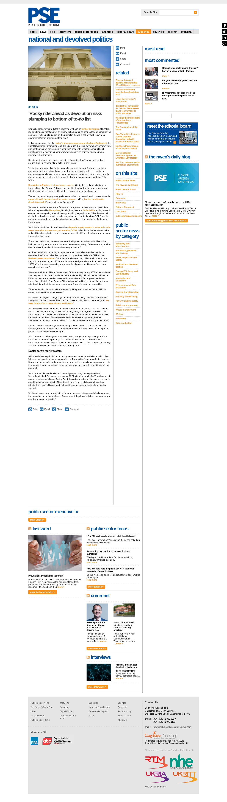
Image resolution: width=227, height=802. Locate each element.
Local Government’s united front (126, 100)
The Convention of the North (127, 128)
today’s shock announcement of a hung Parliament (81, 143)
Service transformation (127, 292)
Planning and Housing (126, 296)
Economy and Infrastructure (123, 244)
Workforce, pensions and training (126, 251)
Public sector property (127, 305)
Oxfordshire (89, 210)
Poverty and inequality (127, 301)
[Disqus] (69, 460)
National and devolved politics (127, 265)
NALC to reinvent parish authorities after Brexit (128, 163)
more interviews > (97, 687)
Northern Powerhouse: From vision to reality (127, 147)
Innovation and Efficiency (123, 279)
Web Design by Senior (155, 787)
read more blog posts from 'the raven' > (166, 220)
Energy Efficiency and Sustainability (127, 272)
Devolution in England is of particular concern (51, 185)
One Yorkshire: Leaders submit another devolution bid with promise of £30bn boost (128, 138)
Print (35, 409)
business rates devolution (41, 258)
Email (47, 409)
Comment (74, 409)
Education (121, 318)
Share (60, 409)
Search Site (150, 12)
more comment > (97, 648)
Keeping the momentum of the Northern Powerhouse (128, 120)
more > (61, 587)
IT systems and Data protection (126, 286)
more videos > (37, 520)
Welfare (119, 314)
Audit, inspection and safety (126, 258)
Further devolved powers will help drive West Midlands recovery (128, 82)
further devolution (90, 129)
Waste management (126, 310)
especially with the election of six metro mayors (52, 199)
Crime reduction (124, 323)
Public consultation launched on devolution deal (127, 92)
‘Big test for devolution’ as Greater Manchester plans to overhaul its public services (127, 110)
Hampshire (54, 210)
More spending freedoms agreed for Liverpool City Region (126, 155)
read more (92, 545)
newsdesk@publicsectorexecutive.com (172, 727)
